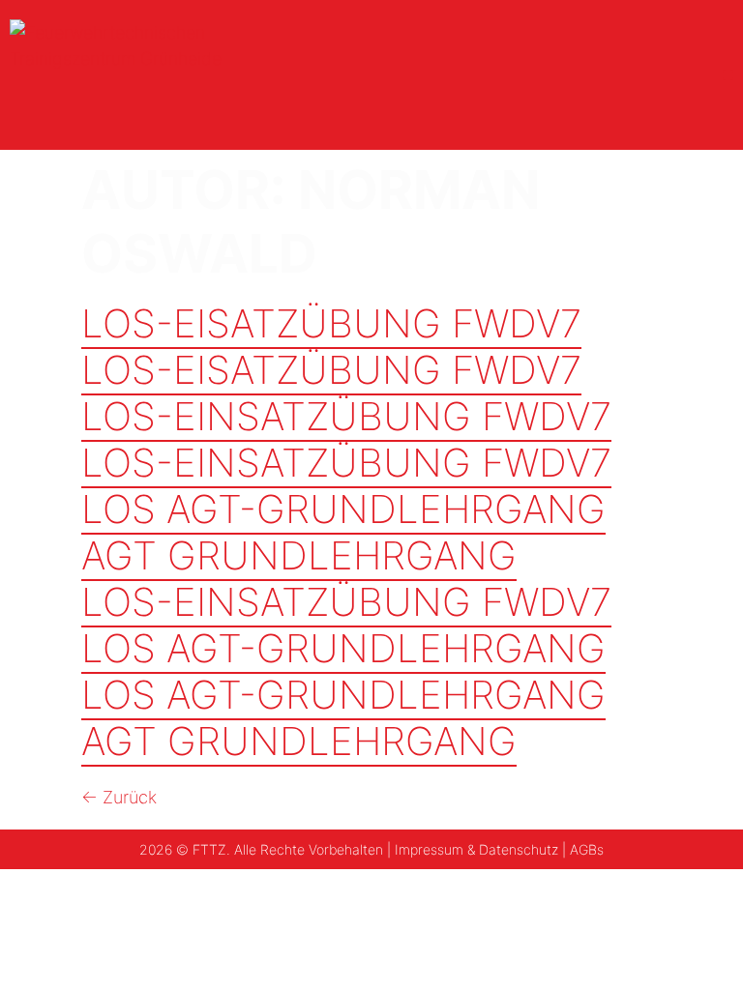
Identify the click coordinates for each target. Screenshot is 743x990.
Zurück (119, 797)
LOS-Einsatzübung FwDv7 (346, 416)
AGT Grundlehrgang (299, 555)
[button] (728, 75)
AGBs (587, 849)
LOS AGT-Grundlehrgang (343, 509)
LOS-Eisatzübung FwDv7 (331, 323)
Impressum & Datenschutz (476, 849)
